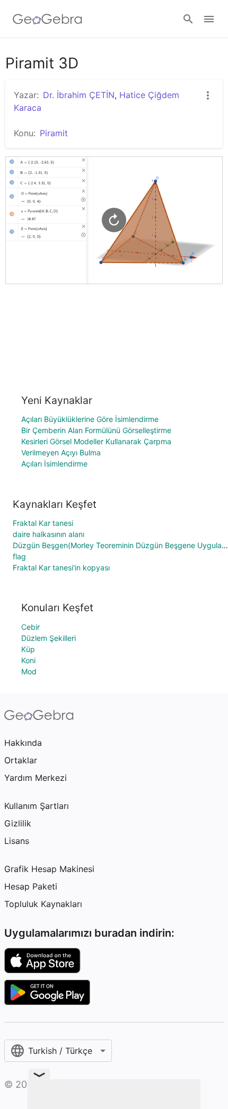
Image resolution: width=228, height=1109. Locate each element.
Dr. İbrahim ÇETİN (79, 95)
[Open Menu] (209, 19)
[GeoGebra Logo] (47, 19)
